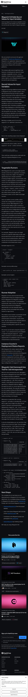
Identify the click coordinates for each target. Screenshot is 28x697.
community (15, 518)
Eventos (3, 672)
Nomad (3, 665)
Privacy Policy (13, 648)
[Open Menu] (25, 2)
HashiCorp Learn (11, 513)
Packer (3, 661)
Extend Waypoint (8, 521)
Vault (16, 659)
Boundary (16, 661)
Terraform (3, 659)
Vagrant (3, 666)
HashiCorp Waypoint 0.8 (15, 59)
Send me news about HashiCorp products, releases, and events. (14, 641)
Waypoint (3, 663)
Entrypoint (10, 355)
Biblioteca (3, 674)
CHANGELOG (21, 501)
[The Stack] (4, 6)
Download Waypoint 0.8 (10, 506)
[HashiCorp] (6, 2)
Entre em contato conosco (20, 672)
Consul (16, 663)
